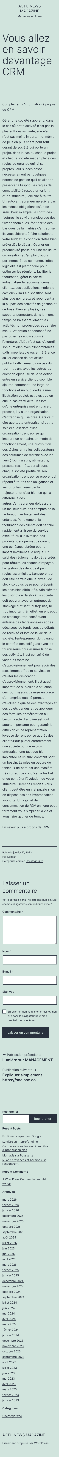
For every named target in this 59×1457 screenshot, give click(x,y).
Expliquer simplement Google (21, 1136)
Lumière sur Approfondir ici (20, 1141)
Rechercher (10, 1111)
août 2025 (9, 1237)
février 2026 (10, 1205)
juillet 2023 (9, 1367)
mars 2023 (9, 1389)
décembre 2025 (12, 1215)
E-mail (7, 971)
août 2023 (9, 1362)
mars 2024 (9, 1324)
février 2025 (10, 1270)
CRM (10, 110)
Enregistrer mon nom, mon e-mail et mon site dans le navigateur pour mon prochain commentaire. (32, 1016)
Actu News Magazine (23, 1435)
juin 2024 (8, 1308)
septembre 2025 (13, 1232)
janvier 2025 (10, 1275)
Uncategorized (34, 861)
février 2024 (10, 1329)
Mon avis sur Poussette (17, 1155)
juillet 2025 (9, 1243)
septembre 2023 (13, 1356)
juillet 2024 (9, 1302)
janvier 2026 (10, 1210)
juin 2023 (8, 1373)
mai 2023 (8, 1378)
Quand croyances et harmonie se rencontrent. (24, 1161)
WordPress (41, 1443)
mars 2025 (9, 1264)
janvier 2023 (10, 1400)
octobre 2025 (11, 1226)
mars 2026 (9, 1199)
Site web (8, 991)
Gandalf (11, 856)
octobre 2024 (11, 1291)
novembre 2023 (13, 1346)
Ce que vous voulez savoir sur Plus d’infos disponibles (25, 1148)
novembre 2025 (13, 1221)
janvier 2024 (10, 1335)
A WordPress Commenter (19, 1179)
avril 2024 (9, 1319)
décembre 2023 (12, 1340)
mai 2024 (8, 1313)
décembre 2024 (13, 1281)
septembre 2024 (13, 1297)
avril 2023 (9, 1384)
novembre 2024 (13, 1286)
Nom (6, 951)
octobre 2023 (11, 1351)
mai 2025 (8, 1253)
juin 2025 (8, 1248)
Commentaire (12, 911)
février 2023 (10, 1395)
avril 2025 (9, 1259)
